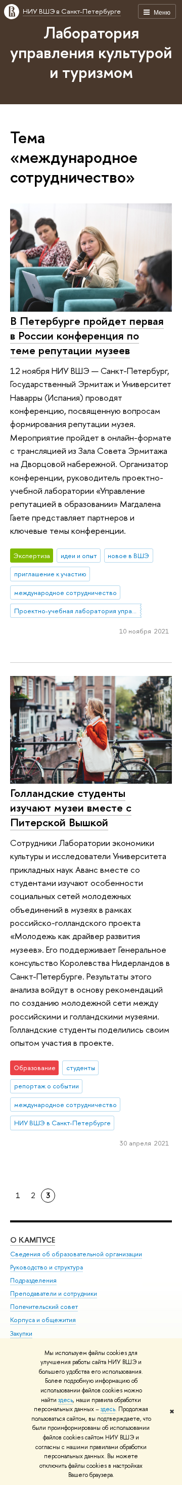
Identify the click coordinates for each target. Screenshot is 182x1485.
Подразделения (33, 1280)
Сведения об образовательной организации (76, 1254)
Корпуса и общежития (43, 1320)
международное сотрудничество (65, 592)
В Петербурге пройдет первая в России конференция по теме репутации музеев (87, 335)
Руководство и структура (46, 1267)
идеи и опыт (79, 555)
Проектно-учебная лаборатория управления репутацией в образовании (78, 610)
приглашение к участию (50, 573)
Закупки (21, 1333)
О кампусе (32, 1240)
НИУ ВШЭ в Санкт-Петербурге (72, 11)
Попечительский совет (44, 1306)
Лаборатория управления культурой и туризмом (91, 52)
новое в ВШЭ (128, 555)
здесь (65, 1400)
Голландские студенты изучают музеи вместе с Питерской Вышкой (70, 807)
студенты (80, 1067)
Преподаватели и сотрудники (53, 1293)
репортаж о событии (46, 1085)
